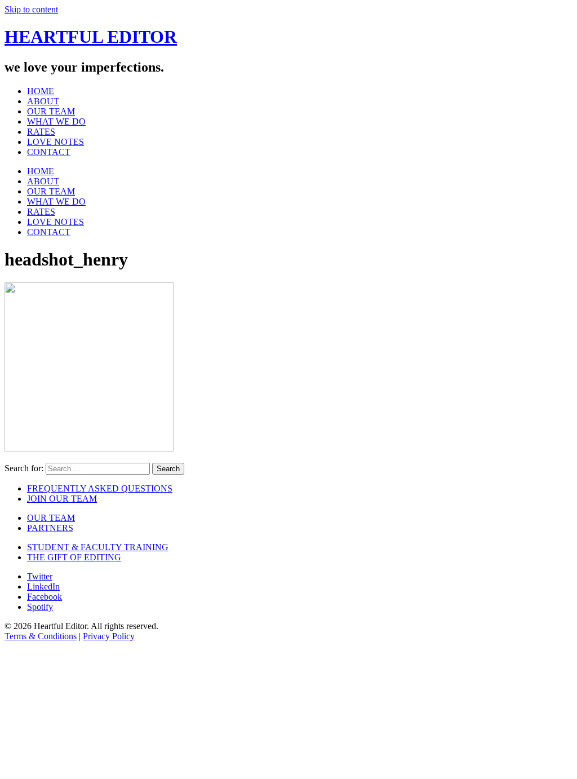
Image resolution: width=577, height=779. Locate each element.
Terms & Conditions (41, 636)
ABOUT (43, 101)
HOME (40, 91)
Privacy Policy (109, 636)
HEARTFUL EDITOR (91, 36)
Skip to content (31, 9)
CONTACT (48, 152)
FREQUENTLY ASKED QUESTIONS (99, 488)
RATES (41, 131)
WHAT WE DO (56, 121)
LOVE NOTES (55, 142)
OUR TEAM (51, 111)
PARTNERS (50, 528)
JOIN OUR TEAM (62, 498)
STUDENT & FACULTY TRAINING (97, 547)
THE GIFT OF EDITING (74, 557)
